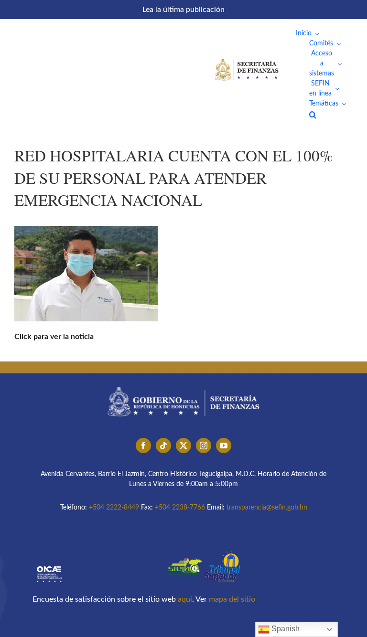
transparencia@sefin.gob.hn (267, 507)
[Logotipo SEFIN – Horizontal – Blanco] (246, 60)
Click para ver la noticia (54, 336)
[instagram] (203, 445)
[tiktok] (163, 445)
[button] (312, 114)
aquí (185, 599)
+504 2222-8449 (114, 507)
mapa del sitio (232, 599)
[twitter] (183, 445)
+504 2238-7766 (180, 507)
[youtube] (223, 445)
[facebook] (143, 445)
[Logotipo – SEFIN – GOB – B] (183, 383)
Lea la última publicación (183, 9)
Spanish (285, 629)
